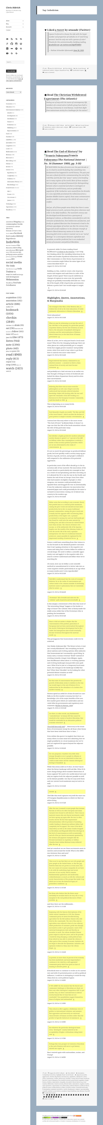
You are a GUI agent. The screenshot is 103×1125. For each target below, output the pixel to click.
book (84, 127)
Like (76, 68)
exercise (19, 328)
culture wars (59, 127)
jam (9, 337)
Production (10, 125)
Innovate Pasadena (11, 245)
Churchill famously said (56, 727)
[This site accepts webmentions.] (55, 1117)
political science (47, 1087)
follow (18, 331)
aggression (45, 1077)
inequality (62, 1082)
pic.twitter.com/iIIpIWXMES (70, 45)
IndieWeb (9, 140)
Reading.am (71, 1089)
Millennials (51, 1084)
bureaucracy (65, 1077)
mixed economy (58, 1084)
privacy (8, 256)
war (78, 1091)
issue (10, 334)
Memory (8, 155)
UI (15, 272)
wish (8, 371)
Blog (7, 24)
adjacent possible (81, 1075)
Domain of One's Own (13, 231)
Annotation (81, 1073)
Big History (10, 173)
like (18, 337)
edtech (12, 233)
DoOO (7, 233)
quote (16, 351)
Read (78, 125)
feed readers (11, 236)
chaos (85, 1077)
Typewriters (9, 207)
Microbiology (11, 185)
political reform (84, 1086)
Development (11, 116)
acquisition (14, 297)
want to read (11, 274)
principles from (68, 1116)
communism (49, 1078)
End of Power (79, 1078)
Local (7, 149)
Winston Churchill (85, 1091)
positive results (70, 1087)
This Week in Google (11, 269)
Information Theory (13, 182)
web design (19, 274)
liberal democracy (78, 1082)
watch (14, 368)
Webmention (12, 279)
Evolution (10, 179)
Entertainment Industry (13, 110)
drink (19, 325)
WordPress (9, 210)
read (14, 355)
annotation (14, 300)
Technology (9, 204)
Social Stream (10, 188)
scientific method (47, 1091)
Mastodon (9, 248)
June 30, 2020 (79, 50)
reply (12, 358)
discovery (9, 228)
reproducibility (84, 1089)
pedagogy (9, 254)
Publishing (10, 128)
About (7, 21)
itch (16, 334)
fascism (44, 1080)
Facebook (18, 233)
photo (12, 348)
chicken (10, 325)
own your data (16, 252)
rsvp (11, 364)
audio (9, 307)
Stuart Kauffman (72, 1091)
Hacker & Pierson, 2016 (64, 706)
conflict (56, 1078)
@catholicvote (54, 45)
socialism (64, 1091)
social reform (57, 1091)
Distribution (10, 119)
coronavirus (10, 226)
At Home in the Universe (65, 252)
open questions (47, 1086)
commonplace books (14, 224)
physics (15, 254)
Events (9, 194)
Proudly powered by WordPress (51, 1116)
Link (45, 68)
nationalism (75, 1084)
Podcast (8, 164)
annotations (9, 222)
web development (12, 277)
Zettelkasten (11, 285)
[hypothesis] (46, 1095)
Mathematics (10, 152)
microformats (10, 250)
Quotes (9, 200)
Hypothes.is (10, 238)
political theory (56, 1087)
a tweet (59, 29)
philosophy (65, 1086)
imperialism (55, 1082)
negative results (84, 1084)
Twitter (10, 271)
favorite (9, 331)
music (7, 252)
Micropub (19, 250)
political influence (75, 1086)
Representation (11, 131)
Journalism (9, 143)
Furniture (9, 137)
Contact (8, 30)
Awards (9, 113)
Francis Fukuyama (53, 1080)
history (20, 236)
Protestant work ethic (82, 1087)
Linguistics (9, 146)
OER (10, 252)
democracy (62, 1078)
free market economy (64, 1080)
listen (13, 340)
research (8, 259)
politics (20, 254)
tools (19, 268)
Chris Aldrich (13, 7)
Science (8, 170)
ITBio (18, 245)
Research (8, 27)
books (22, 222)
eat (10, 328)
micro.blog (17, 248)
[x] (85, 70)
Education (9, 107)
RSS (13, 259)
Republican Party (64, 70)
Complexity (10, 176)
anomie (52, 1077)
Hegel (86, 1080)
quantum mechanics (57, 1089)
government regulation (77, 1080)
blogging (17, 222)
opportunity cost (57, 1086)
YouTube (17, 282)
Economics (9, 104)
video (18, 365)
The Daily (10, 265)
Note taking (9, 161)
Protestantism (46, 1089)
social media (14, 262)
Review (8, 167)
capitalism (72, 1077)
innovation (69, 1082)
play (9, 351)
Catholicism (45, 70)
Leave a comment (49, 72)
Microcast (9, 158)
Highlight (58, 1075)
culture (17, 226)
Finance (9, 122)
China (44, 1078)
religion (57, 70)
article (13, 304)
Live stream (10, 197)
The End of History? (66, 151)
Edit (8, 191)
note (13, 344)
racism (19, 256)
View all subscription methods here (14, 79)
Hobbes (49, 1082)
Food (7, 134)
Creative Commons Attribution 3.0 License (72, 1121)
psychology (14, 256)
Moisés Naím (68, 1084)
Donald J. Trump (70, 1078)
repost (10, 362)
